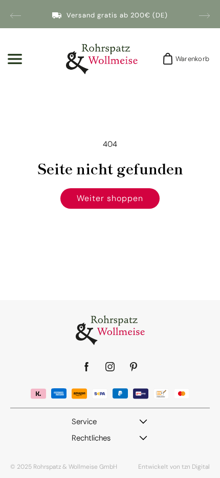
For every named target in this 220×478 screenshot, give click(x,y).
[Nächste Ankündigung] (204, 15)
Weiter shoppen (110, 198)
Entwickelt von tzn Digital (174, 467)
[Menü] (15, 59)
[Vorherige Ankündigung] (15, 15)
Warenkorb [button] (189, 58)
